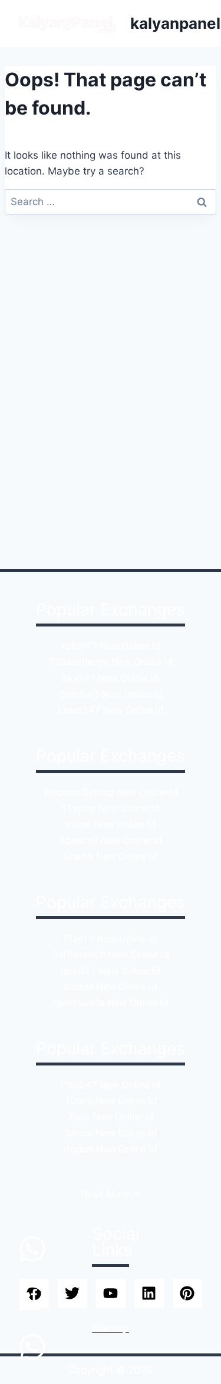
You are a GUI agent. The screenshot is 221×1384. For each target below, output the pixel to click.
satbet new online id (110, 987)
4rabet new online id (110, 1149)
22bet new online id (110, 824)
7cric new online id (111, 1116)
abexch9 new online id (111, 840)
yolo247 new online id (110, 646)
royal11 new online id (110, 971)
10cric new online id (111, 1101)
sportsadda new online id (110, 1002)
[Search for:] (110, 201)
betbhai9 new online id (111, 694)
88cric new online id (111, 1133)
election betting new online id (111, 792)
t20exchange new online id (111, 662)
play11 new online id (111, 938)
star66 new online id (110, 856)
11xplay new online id (110, 808)
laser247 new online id (111, 710)
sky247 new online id (110, 678)
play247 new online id (111, 1085)
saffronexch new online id (110, 954)
